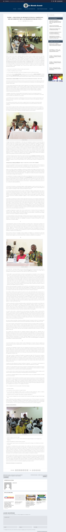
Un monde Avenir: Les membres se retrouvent (17, 1)
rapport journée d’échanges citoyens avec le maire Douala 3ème (55, 26)
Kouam (50, 67)
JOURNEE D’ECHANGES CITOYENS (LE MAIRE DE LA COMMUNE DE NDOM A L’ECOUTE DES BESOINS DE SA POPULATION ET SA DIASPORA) (30, 504)
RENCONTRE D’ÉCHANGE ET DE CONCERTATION (14, 463)
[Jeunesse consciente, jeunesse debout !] (20, 497)
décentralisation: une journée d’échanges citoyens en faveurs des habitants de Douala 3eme (55, 37)
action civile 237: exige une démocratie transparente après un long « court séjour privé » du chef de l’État (55, 22)
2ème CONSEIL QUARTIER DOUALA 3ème (41, 502)
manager (50, 55)
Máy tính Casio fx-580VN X (53, 43)
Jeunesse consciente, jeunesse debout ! (18, 502)
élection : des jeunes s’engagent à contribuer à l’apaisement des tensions (55, 50)
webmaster (14, 482)
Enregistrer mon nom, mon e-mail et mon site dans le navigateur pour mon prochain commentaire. (19, 529)
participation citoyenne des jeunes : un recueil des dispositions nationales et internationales (55, 33)
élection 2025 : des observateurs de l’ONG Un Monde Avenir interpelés (55, 45)
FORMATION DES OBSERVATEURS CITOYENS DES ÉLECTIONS (54, 29)
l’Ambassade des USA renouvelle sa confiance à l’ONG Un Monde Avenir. (55, 56)
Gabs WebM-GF (51, 49)
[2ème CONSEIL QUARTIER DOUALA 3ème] (41, 497)
